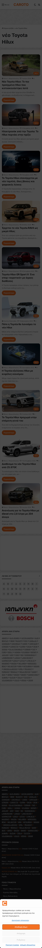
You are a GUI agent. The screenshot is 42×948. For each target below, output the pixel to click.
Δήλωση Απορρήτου (27, 945)
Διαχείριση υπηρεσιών (20, 920)
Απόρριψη (21, 933)
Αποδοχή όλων (21, 927)
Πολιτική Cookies (12, 945)
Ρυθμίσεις (21, 940)
